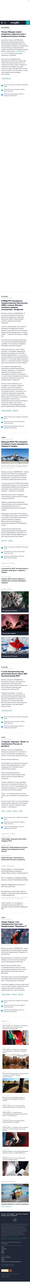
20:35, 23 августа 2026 (7, 668)
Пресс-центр (19, 1214)
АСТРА (2, 1253)
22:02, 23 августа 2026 (7, 739)
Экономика (5, 27)
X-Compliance (4, 1248)
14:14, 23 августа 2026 (6, 298)
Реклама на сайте (5, 1215)
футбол (15, 811)
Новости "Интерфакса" (6, 1257)
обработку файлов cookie (12, 1235)
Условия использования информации (10, 1273)
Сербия (10, 540)
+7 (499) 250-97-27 (21, 1239)
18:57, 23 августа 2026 (6, 919)
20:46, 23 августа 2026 (7, 439)
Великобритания (6, 410)
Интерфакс (15, 22)
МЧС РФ (4, 540)
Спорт (3, 737)
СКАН (2, 1258)
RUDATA (3, 1260)
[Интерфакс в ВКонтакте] (7, 1265)
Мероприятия (14, 1215)
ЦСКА (20, 811)
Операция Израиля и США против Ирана (15, 1204)
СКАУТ (2, 1250)
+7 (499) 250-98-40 (10, 1239)
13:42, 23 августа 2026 (6, 107)
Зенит (3, 811)
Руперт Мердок (6, 78)
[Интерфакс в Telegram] (5, 1265)
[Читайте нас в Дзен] (2, 1265)
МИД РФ (15, 410)
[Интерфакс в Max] (12, 1265)
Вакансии (25, 1214)
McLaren (20, 994)
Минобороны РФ (7, 710)
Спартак (9, 811)
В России (4, 105)
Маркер (2, 1251)
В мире (3, 437)
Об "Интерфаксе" (11, 1214)
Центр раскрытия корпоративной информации (11, 1261)
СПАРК (2, 1247)
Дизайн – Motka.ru (5, 1277)
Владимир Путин (6, 184)
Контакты (3, 1214)
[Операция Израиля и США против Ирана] (15, 1202)
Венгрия (14, 994)
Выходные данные (5, 1275)
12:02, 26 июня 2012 (6, 29)
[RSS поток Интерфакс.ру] (10, 1265)
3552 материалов (6, 1206)
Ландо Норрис (6, 994)
